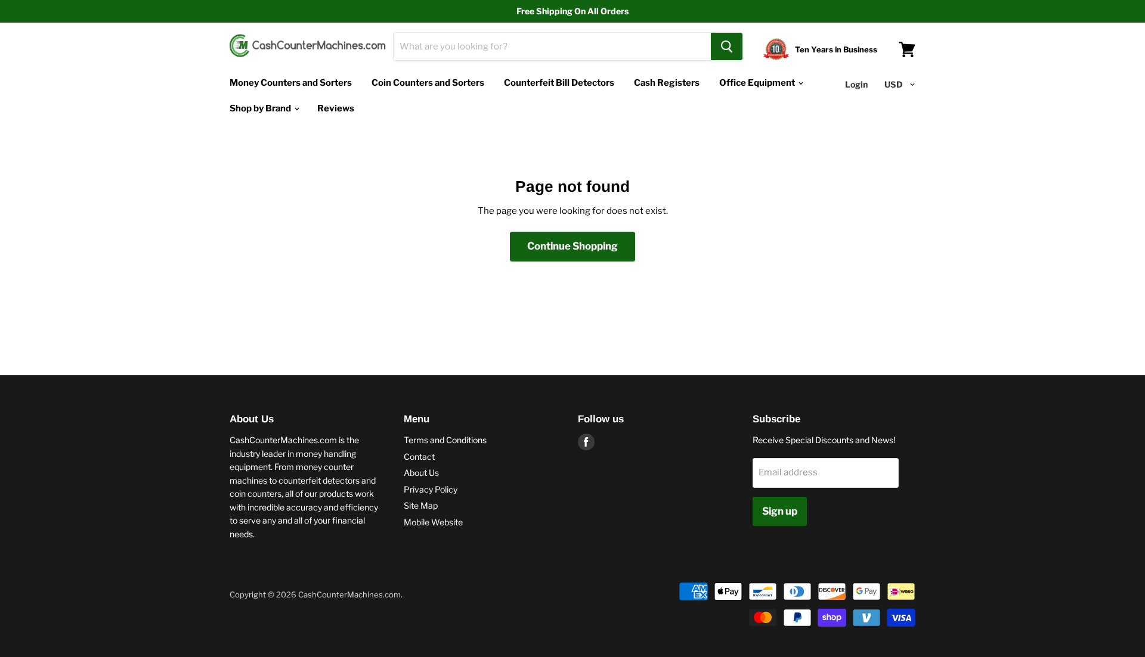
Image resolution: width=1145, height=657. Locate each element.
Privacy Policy (430, 489)
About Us (421, 473)
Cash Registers (667, 82)
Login (856, 84)
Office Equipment (758, 82)
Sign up (779, 511)
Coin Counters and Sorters (428, 82)
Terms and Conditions (445, 440)
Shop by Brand (261, 108)
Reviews (335, 108)
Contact (419, 457)
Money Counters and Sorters (291, 82)
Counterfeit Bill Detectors (559, 82)
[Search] (726, 46)
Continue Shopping (572, 246)
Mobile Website (433, 522)
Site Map (421, 505)
